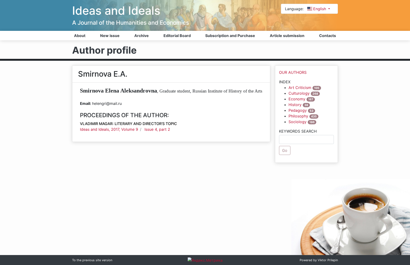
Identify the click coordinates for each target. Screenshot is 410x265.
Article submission (287, 35)
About (79, 35)
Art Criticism (300, 87)
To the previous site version (92, 260)
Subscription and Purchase (230, 35)
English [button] (320, 8)
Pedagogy (298, 110)
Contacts (327, 35)
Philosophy (298, 116)
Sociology (298, 121)
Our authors (293, 72)
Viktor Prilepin (328, 260)
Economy (297, 99)
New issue (110, 35)
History (295, 104)
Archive (141, 35)
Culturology (299, 93)
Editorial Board (177, 35)
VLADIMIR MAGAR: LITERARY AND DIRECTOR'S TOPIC (128, 123)
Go (284, 150)
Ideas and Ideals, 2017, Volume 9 (109, 129)
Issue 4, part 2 (157, 129)
